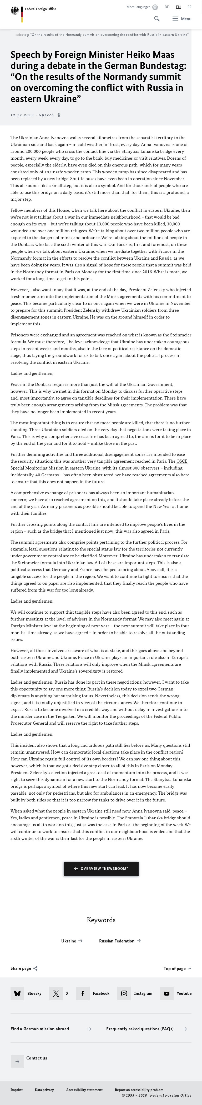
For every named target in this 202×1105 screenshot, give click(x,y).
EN (178, 7)
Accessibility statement (84, 1090)
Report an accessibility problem (139, 1090)
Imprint (17, 1090)
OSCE (182, 461)
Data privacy (44, 1090)
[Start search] (155, 16)
